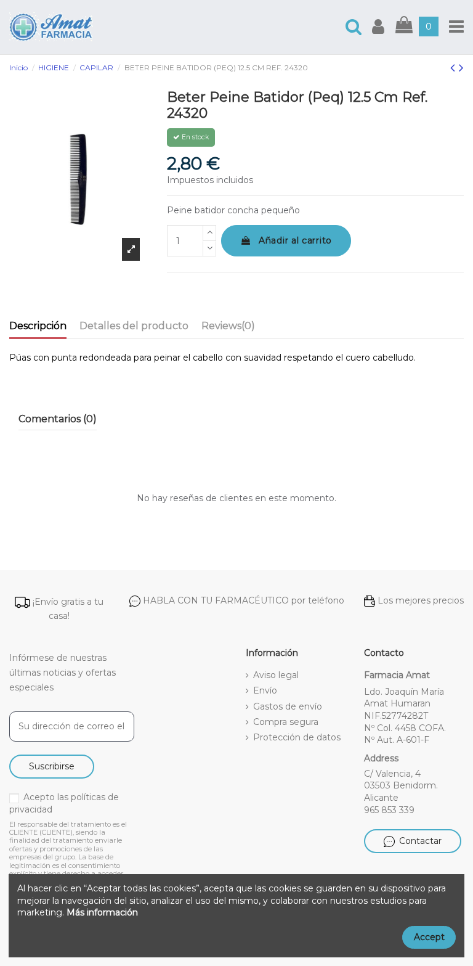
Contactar (420, 840)
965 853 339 (389, 810)
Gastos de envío (287, 706)
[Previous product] (454, 67)
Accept (429, 937)
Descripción (38, 326)
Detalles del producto (133, 326)
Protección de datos (297, 737)
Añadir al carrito (295, 240)
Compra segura (285, 721)
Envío (265, 690)
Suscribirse (52, 766)
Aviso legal (276, 675)
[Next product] (461, 67)
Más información (102, 912)
